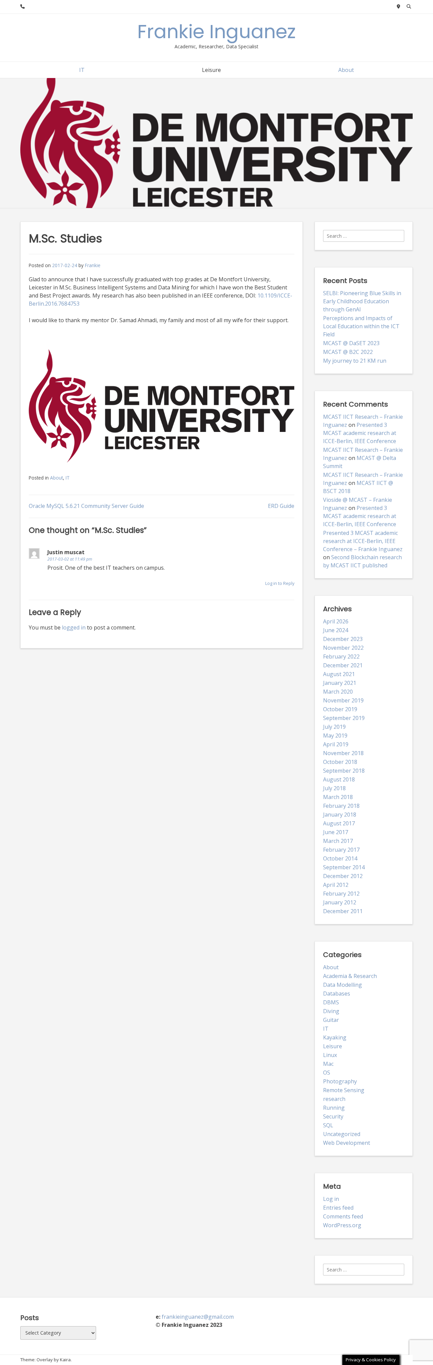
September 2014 (344, 867)
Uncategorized (341, 1134)
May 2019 (335, 735)
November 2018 (343, 753)
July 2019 (334, 726)
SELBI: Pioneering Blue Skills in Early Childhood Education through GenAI (362, 301)
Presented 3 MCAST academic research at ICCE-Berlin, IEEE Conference (359, 433)
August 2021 (339, 674)
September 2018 (344, 770)
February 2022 (341, 656)
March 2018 (338, 797)
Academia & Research (350, 976)
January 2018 (339, 814)
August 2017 (339, 823)
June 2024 (335, 630)
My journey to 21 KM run (354, 360)
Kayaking (334, 1037)
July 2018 (334, 788)
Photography (340, 1081)
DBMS (331, 1002)
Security (333, 1116)
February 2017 (341, 849)
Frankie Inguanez (216, 31)
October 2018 (340, 762)
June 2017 (335, 832)
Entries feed (338, 1207)
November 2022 (343, 647)
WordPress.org (342, 1225)
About (346, 70)
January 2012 (339, 902)
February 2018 (341, 805)
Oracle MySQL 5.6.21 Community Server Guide (86, 506)
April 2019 (335, 744)
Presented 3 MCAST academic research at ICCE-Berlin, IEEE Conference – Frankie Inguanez (363, 541)
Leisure (211, 70)
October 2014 (340, 858)
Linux (330, 1055)
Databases (336, 993)
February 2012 (341, 893)
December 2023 (343, 639)
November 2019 (343, 700)
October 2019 (340, 709)
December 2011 (343, 911)
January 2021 (339, 683)
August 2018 (339, 779)
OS (326, 1072)
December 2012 (343, 876)
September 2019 (344, 718)
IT (82, 70)
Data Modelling (342, 984)
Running (334, 1107)
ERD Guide (281, 506)
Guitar (331, 1020)
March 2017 (338, 841)
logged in (74, 627)
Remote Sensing (343, 1090)
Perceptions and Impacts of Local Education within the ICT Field (361, 326)
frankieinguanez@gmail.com (198, 1316)
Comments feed (343, 1216)
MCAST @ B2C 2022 (348, 352)
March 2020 (338, 691)
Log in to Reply (279, 583)
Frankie (92, 265)
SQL (328, 1125)
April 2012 (335, 884)
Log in (331, 1199)
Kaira (65, 1360)
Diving (331, 1011)
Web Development (346, 1143)
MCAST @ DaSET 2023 (351, 343)
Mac (328, 1063)
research (334, 1099)
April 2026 (335, 621)
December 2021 (343, 665)
